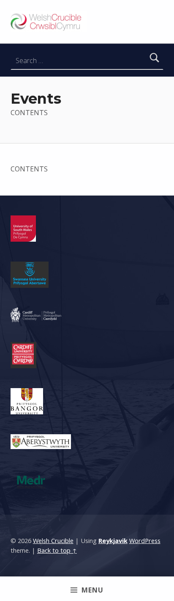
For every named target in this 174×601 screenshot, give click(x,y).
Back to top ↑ (57, 550)
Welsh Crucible (53, 541)
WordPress (144, 541)
